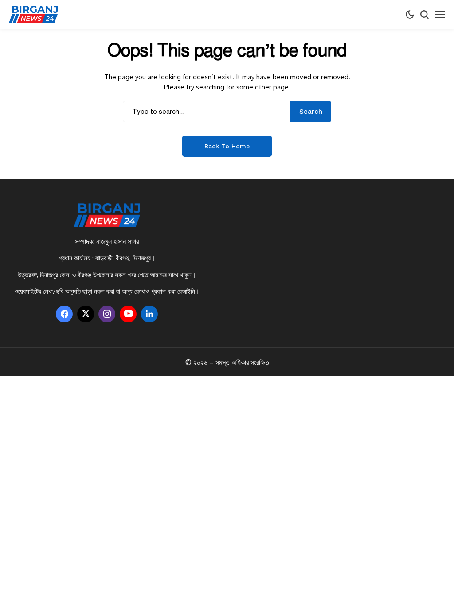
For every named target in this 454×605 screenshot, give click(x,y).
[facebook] (64, 314)
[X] (85, 314)
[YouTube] (128, 314)
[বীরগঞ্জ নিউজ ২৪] (33, 14)
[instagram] (106, 314)
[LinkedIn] (149, 314)
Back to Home (227, 146)
